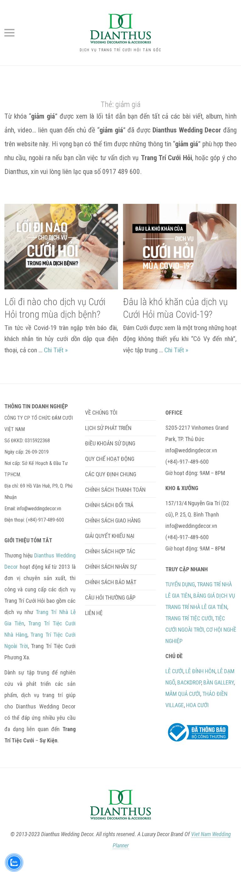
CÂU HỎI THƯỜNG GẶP (110, 597)
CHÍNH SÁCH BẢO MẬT (110, 582)
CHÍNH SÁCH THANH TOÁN (115, 489)
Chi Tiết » (56, 350)
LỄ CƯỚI (174, 671)
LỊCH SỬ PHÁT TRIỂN (108, 428)
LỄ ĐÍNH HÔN (200, 671)
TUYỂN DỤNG (180, 584)
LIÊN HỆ (94, 613)
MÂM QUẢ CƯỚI (182, 693)
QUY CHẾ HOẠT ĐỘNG (109, 459)
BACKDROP (189, 682)
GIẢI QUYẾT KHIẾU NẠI (109, 536)
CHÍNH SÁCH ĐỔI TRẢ (109, 505)
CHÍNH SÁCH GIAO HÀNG (113, 520)
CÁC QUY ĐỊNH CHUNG (110, 474)
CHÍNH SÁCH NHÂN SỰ (111, 566)
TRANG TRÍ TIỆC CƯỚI (189, 618)
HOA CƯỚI (197, 705)
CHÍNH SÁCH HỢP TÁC (110, 551)
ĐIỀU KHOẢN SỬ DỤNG (110, 443)
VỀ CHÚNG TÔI (101, 412)
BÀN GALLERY (218, 682)
